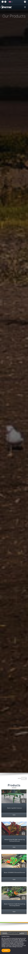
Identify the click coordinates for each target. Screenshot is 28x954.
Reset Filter (21, 933)
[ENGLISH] (10, 2)
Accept (6, 950)
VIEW (14, 815)
